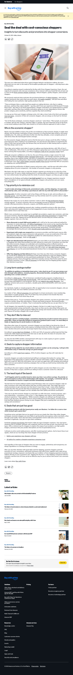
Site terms (42, 666)
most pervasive (9, 116)
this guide (32, 237)
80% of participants (36, 224)
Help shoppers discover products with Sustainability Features (20, 493)
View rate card (15, 17)
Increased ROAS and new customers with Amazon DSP (18, 534)
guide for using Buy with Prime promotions (42, 216)
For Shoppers (18, 2)
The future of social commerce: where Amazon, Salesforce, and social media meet (25, 507)
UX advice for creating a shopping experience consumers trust (26, 439)
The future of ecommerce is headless (14, 547)
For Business (8, 2)
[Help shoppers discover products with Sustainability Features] (64, 495)
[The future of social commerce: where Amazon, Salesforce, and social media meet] (64, 508)
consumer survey (9, 196)
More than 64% (9, 194)
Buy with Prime (21, 461)
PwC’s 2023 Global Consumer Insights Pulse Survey (33, 161)
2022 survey (18, 278)
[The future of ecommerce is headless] (64, 548)
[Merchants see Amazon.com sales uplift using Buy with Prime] (64, 522)
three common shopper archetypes (25, 92)
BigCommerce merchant (14, 237)
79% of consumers (23, 293)
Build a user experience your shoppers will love (21, 436)
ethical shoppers (52, 98)
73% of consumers (31, 260)
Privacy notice (30, 565)
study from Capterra (23, 353)
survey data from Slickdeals (21, 332)
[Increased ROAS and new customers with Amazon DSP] (64, 535)
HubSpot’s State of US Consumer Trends (47, 152)
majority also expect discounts (50, 281)
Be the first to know (12, 561)
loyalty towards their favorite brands (24, 280)
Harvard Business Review (56, 201)
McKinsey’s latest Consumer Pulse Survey (31, 156)
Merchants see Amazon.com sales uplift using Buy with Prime (20, 520)
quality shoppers (45, 99)
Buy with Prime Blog (9, 23)
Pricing (28, 584)
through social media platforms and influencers (46, 229)
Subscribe (62, 562)
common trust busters (18, 423)
